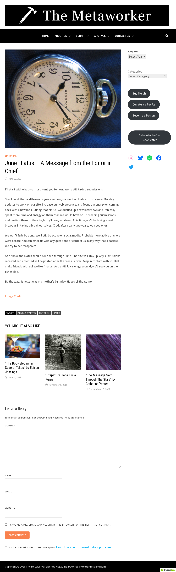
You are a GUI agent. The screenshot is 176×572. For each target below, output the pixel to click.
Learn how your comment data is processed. (84, 547)
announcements (27, 313)
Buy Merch (139, 93)
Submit (80, 35)
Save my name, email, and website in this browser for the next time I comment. (60, 524)
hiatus (56, 313)
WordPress (88, 566)
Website (10, 507)
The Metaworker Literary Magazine (46, 566)
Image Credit (13, 296)
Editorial (10, 155)
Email (9, 491)
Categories (135, 71)
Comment (12, 425)
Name (9, 475)
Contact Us (122, 35)
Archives (100, 35)
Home (45, 35)
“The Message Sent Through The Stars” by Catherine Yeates (101, 379)
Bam (103, 566)
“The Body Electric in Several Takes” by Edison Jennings (22, 367)
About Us (61, 35)
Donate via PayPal (143, 104)
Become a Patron (143, 115)
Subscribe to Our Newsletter (149, 137)
